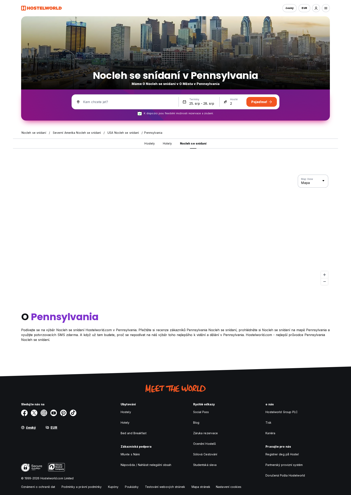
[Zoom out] (324, 281)
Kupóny (113, 486)
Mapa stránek (201, 486)
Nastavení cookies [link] (228, 486)
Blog (196, 422)
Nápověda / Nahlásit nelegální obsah (146, 465)
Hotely (125, 422)
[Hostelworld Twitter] (34, 413)
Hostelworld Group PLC (281, 412)
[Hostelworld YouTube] (53, 413)
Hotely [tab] (167, 143)
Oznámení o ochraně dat (38, 486)
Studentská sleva (205, 465)
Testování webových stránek (165, 486)
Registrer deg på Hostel (282, 454)
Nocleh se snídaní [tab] (193, 143)
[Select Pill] (316, 8)
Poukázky (132, 486)
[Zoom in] (324, 274)
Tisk (268, 422)
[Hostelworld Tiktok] (73, 413)
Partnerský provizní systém (284, 465)
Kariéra (270, 433)
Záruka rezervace (205, 433)
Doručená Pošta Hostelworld (285, 475)
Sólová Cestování (205, 454)
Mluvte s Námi (130, 454)
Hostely (126, 412)
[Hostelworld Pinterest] (63, 413)
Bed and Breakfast (133, 433)
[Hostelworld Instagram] (44, 413)
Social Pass (201, 412)
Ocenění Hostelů (204, 443)
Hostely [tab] (149, 143)
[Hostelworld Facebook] (24, 413)
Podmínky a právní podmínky (82, 486)
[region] (175, 230)
